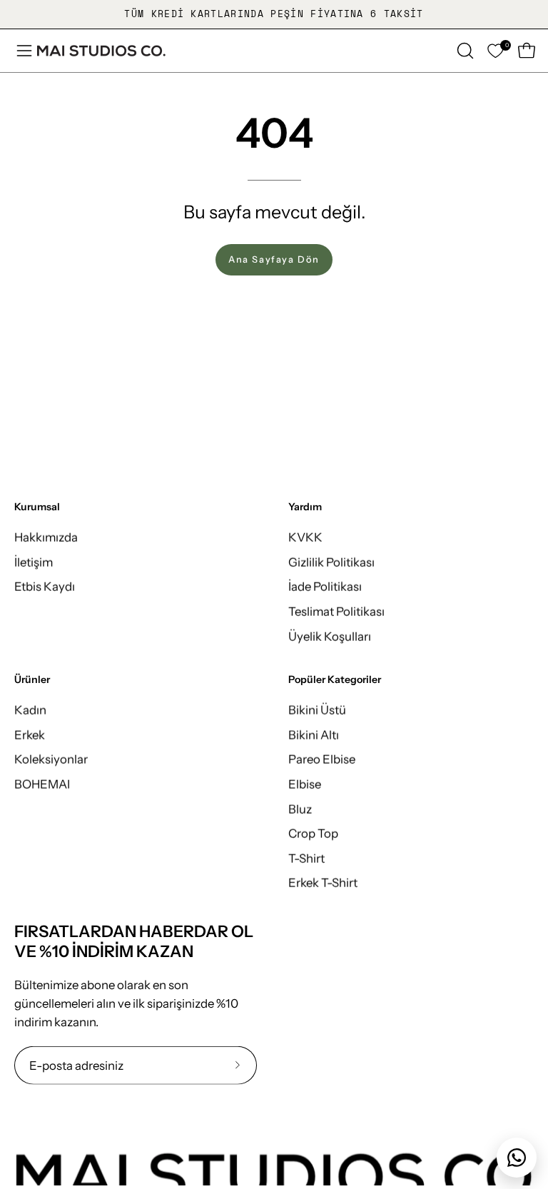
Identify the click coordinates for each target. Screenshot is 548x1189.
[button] (464, 51)
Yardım (305, 507)
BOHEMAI (42, 783)
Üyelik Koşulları (329, 636)
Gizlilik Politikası (331, 562)
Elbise (304, 783)
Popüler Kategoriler (334, 680)
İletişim (33, 562)
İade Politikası (325, 587)
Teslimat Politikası (336, 611)
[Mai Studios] (101, 50)
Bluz (300, 808)
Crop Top (313, 833)
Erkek (29, 734)
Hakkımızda (46, 537)
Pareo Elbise (321, 759)
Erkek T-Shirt (322, 883)
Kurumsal (37, 507)
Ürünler (32, 680)
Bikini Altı (313, 734)
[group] (274, 14)
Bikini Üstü (317, 710)
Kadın (30, 710)
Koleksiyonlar (51, 759)
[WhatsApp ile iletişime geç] (517, 1158)
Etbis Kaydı (44, 587)
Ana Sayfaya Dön (274, 259)
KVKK (305, 537)
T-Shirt (306, 858)
